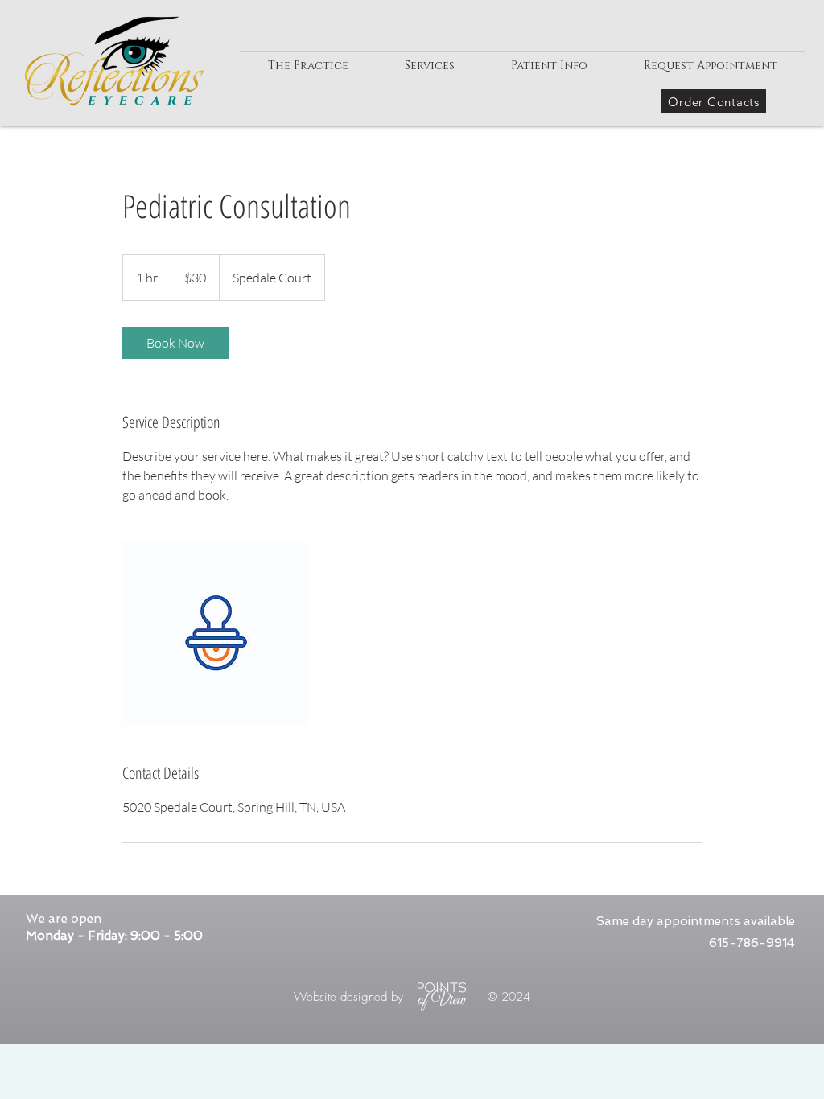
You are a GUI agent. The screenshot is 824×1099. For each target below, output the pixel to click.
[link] (175, 343)
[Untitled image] (215, 633)
